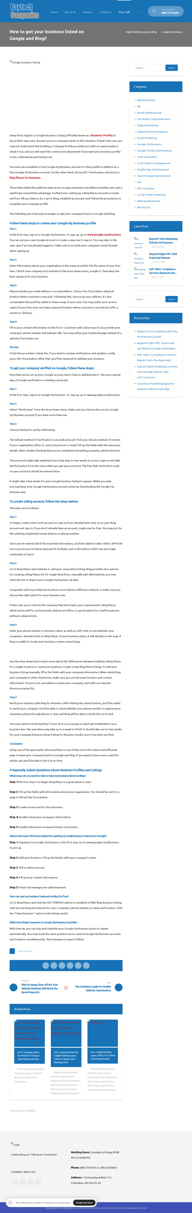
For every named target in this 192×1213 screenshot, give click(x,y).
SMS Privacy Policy (117, 1208)
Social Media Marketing (151, 194)
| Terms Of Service (87, 1208)
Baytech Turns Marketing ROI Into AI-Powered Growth (163, 242)
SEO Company (57, 1089)
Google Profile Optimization (154, 150)
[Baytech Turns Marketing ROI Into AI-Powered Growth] (140, 243)
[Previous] (109, 1009)
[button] (139, 12)
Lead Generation (147, 156)
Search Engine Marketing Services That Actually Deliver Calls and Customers (157, 372)
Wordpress (144, 207)
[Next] (115, 1009)
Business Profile (101, 135)
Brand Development (26, 1068)
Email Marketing (147, 137)
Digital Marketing (62, 1072)
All (138, 106)
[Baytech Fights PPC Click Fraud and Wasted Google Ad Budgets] (140, 258)
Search (171, 67)
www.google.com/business (104, 234)
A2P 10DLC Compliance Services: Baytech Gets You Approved (162, 273)
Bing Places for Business (25, 177)
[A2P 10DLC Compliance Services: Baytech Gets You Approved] (140, 273)
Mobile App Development (153, 169)
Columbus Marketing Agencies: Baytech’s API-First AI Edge (156, 386)
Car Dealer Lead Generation (154, 118)
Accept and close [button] (84, 1203)
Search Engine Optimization (64, 1084)
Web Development (70, 1093)
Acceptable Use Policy (137, 1208)
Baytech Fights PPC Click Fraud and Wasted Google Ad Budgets (163, 257)
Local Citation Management (153, 163)
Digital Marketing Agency (152, 131)
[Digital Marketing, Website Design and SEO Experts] (25, 11)
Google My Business (25, 951)
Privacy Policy (102, 1208)
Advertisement (146, 100)
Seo (139, 181)
